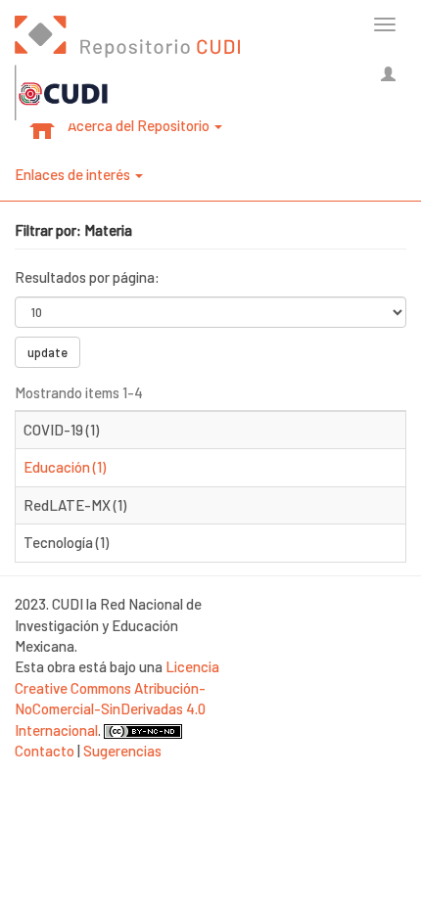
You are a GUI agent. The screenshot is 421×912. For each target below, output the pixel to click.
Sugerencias (122, 750)
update (47, 352)
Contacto (44, 750)
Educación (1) (64, 467)
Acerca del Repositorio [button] (140, 125)
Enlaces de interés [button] (74, 174)
